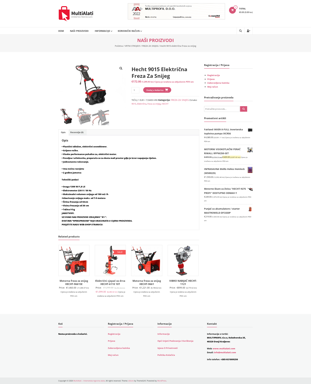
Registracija (213, 75)
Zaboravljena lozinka (218, 82)
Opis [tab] (63, 132)
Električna (141, 103)
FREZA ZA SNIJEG (150, 45)
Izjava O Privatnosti (167, 348)
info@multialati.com (225, 352)
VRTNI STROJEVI (132, 45)
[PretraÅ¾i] (243, 109)
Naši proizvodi (79, 30)
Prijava (211, 79)
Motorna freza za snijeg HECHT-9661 (146, 282)
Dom (61, 30)
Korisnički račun (129, 30)
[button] (121, 68)
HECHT (165, 103)
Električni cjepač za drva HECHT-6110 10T (110, 282)
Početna (119, 45)
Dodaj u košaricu (154, 90)
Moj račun (212, 86)
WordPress (161, 380)
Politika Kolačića (166, 355)
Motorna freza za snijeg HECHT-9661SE (74, 282)
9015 (134, 103)
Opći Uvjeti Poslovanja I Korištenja (175, 340)
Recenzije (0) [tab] (76, 132)
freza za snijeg (154, 103)
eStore (131, 380)
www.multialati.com (224, 348)
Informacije (102, 30)
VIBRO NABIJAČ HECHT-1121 (183, 282)
